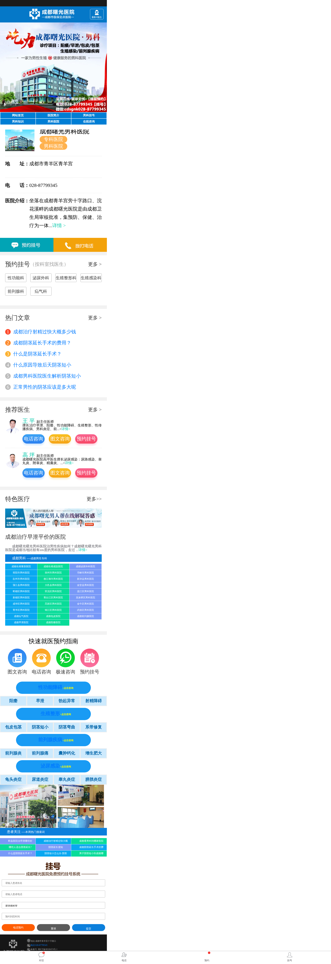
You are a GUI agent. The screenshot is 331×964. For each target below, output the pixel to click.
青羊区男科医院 (21, 610)
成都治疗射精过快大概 (56, 841)
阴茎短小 (40, 727)
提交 (88, 928)
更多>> (94, 499)
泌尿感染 (50, 765)
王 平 (28, 421)
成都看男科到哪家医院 (91, 841)
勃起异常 (67, 701)
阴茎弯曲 (67, 727)
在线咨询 (89, 121)
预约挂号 (86, 438)
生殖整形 (50, 713)
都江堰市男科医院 (53, 579)
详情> (65, 429)
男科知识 (18, 121)
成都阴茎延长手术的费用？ (39, 342)
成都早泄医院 (21, 622)
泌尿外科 (41, 278)
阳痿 (13, 701)
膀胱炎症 (93, 779)
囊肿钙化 (67, 753)
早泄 (40, 701)
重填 (53, 928)
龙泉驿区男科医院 (85, 597)
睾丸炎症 (67, 779)
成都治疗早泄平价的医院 (35, 537)
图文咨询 (60, 438)
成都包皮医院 (53, 616)
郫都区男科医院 (21, 591)
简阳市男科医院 (21, 572)
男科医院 (53, 121)
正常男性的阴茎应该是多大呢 (41, 387)
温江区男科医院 (85, 591)
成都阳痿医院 (53, 622)
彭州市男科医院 (21, 579)
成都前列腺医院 (85, 616)
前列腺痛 (40, 753)
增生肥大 (93, 753)
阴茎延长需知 (55, 847)
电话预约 (18, 927)
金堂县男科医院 (85, 585)
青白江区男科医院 (53, 597)
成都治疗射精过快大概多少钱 (41, 331)
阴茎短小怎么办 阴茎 (55, 853)
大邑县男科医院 (53, 585)
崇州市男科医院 (53, 572)
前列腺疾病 (50, 739)
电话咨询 (33, 438)
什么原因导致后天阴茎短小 (39, 365)
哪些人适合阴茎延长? (20, 847)
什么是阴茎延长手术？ (34, 354)
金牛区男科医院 (85, 603)
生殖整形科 (66, 278)
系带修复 (93, 727)
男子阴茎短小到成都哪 (91, 853)
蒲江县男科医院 (21, 585)
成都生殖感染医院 (53, 566)
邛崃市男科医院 (85, 572)
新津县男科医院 (85, 579)
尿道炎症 (40, 779)
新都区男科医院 (21, 597)
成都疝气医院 (21, 616)
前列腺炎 (13, 753)
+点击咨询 (67, 688)
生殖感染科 (91, 278)
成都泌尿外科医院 (85, 566)
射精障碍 (93, 701)
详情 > (59, 225)
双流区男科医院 (53, 591)
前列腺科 (16, 291)
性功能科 (16, 278)
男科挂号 (89, 115)
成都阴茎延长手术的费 (91, 847)
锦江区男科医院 (53, 610)
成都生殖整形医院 (21, 566)
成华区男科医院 (21, 603)
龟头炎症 (13, 779)
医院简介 (53, 115)
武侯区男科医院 (85, 610)
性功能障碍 (50, 687)
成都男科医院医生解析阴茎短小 (44, 376)
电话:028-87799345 (39, 945)
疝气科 (41, 291)
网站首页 (18, 115)
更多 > (95, 264)
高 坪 (28, 455)
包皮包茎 (13, 727)
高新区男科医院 (53, 603)
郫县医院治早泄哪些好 (20, 841)
